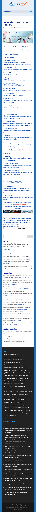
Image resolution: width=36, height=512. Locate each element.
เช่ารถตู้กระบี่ (17, 407)
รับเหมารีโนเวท (22, 399)
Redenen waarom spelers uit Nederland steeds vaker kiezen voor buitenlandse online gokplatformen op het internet (18, 282)
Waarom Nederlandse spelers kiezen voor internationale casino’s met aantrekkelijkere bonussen (16, 441)
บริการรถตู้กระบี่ (23, 375)
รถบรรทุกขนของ (8, 386)
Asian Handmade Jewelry (11, 354)
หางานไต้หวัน (8, 402)
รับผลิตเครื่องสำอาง (27, 47)
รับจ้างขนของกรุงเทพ (26, 391)
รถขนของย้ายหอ (18, 383)
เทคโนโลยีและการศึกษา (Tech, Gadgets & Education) (16, 268)
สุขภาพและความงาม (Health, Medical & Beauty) (15, 259)
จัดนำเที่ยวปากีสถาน (9, 365)
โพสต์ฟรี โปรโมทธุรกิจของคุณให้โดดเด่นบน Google (15, 341)
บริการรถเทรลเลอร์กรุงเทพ (10, 378)
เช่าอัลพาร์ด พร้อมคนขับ (10, 410)
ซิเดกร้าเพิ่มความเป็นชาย (10, 367)
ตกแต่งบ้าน (22, 367)
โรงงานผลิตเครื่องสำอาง (10, 415)
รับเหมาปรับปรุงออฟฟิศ (10, 399)
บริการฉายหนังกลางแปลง (10, 375)
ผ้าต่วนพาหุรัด (8, 383)
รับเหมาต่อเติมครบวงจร (23, 397)
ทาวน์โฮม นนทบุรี (27, 373)
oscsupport (8, 27)
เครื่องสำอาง (7, 407)
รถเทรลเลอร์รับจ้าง (20, 386)
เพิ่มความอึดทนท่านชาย (10, 413)
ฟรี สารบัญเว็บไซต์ (7, 336)
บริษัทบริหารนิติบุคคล (24, 378)
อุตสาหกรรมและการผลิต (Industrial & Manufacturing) (17, 266)
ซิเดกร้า (19, 365)
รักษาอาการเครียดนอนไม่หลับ (11, 391)
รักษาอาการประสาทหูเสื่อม (10, 389)
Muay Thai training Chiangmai (12, 362)
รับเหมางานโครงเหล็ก (9, 397)
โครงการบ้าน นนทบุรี (23, 413)
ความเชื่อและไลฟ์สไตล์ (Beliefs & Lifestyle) (14, 244)
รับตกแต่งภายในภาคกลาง (10, 394)
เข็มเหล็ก (22, 405)
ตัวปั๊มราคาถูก (16, 370)
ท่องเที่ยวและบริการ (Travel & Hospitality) (14, 246)
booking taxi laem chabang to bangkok (14, 359)
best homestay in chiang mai (12, 357)
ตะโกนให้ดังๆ (6, 339)
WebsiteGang (18, 509)
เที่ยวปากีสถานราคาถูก (24, 410)
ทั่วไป (21, 27)
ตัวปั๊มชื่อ (7, 370)
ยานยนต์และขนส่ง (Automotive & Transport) (15, 256)
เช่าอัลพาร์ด (26, 407)
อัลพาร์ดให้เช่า (18, 402)
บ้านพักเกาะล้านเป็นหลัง (19, 381)
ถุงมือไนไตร (7, 373)
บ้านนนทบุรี (7, 381)
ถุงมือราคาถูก (25, 370)
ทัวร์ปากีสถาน (17, 373)
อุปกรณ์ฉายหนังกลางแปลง (10, 405)
